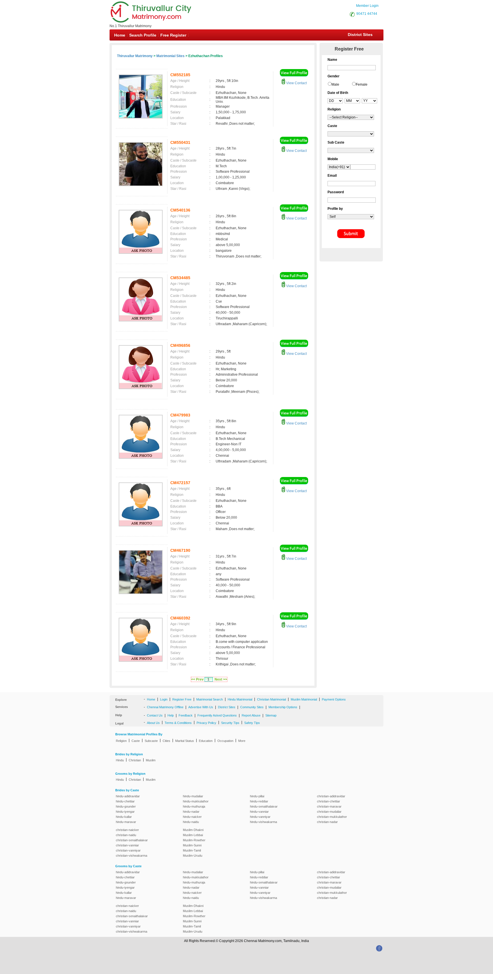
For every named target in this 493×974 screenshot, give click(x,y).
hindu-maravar (126, 822)
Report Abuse (251, 715)
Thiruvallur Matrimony (135, 56)
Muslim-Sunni (192, 845)
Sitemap (270, 715)
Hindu (120, 760)
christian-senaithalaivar (132, 840)
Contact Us (155, 715)
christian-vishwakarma (131, 855)
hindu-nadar (191, 811)
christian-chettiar (328, 801)
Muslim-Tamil (192, 850)
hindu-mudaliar (193, 796)
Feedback (186, 715)
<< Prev (197, 679)
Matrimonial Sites (170, 56)
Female (361, 84)
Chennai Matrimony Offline (165, 707)
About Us (153, 723)
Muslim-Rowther (194, 840)
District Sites (360, 34)
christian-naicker (127, 830)
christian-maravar (329, 806)
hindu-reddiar (259, 801)
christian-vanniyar (128, 850)
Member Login (367, 6)
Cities (166, 740)
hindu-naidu (191, 822)
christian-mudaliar (329, 811)
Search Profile (142, 35)
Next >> (221, 679)
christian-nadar (327, 822)
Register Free (181, 699)
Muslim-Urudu (192, 855)
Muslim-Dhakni (193, 830)
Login (163, 699)
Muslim (150, 760)
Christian (135, 760)
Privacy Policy (206, 723)
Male (335, 84)
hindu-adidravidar (128, 796)
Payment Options (334, 699)
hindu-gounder (126, 806)
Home (119, 35)
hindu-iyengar (125, 811)
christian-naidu (126, 835)
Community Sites (252, 707)
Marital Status (184, 740)
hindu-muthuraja (194, 806)
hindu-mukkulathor (196, 801)
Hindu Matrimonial (240, 699)
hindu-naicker (192, 816)
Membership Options (282, 707)
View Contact (296, 83)
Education (206, 740)
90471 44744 (366, 14)
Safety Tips (252, 723)
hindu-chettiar (125, 801)
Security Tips (230, 723)
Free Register (173, 35)
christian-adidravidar (331, 796)
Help (170, 715)
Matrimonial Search (209, 699)
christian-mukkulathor (332, 816)
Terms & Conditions (178, 723)
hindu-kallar (124, 816)
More (241, 740)
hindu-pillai (257, 796)
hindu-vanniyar (260, 816)
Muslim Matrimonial (304, 699)
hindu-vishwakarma (263, 822)
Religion (121, 740)
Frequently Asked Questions (217, 715)
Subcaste (151, 740)
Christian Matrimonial (271, 699)
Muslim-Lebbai (193, 835)
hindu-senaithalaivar (264, 806)
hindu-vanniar (259, 811)
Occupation (225, 740)
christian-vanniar (127, 845)
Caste (136, 740)
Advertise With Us (200, 707)
